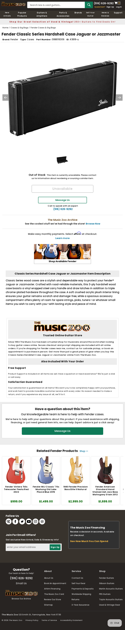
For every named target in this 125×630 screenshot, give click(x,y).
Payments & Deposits (83, 588)
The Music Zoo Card (54, 594)
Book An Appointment (55, 583)
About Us (48, 578)
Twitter (22, 521)
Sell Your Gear (78, 583)
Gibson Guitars (106, 583)
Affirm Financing (52, 588)
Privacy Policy (32, 620)
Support (118, 12)
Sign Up (110, 7)
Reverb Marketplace (9, 521)
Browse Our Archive (21, 598)
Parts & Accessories (63, 14)
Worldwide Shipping (81, 594)
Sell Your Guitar (90, 14)
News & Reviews (105, 14)
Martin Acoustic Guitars (111, 588)
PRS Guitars (105, 594)
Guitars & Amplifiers (41, 14)
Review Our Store (52, 599)
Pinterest (42, 521)
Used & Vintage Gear (109, 604)
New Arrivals (7, 14)
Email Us (21, 583)
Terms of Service (49, 620)
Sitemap (48, 604)
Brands (78, 12)
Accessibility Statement (71, 620)
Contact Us (77, 578)
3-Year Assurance (80, 604)
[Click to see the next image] (119, 97)
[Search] (89, 5)
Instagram (35, 521)
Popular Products (22, 14)
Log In (119, 7)
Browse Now (93, 223)
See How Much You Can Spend (89, 541)
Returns (75, 599)
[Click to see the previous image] (5, 97)
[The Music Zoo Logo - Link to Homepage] (14, 4)
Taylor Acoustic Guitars (111, 599)
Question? (99, 7)
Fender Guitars (106, 578)
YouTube (29, 521)
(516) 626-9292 (104, 3)
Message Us (62, 200)
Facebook (15, 521)
